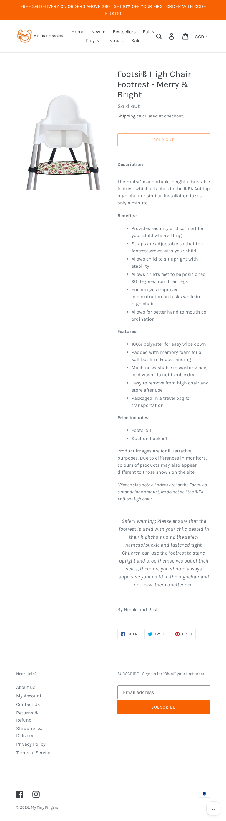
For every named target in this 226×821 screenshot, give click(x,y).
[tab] (130, 165)
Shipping (126, 116)
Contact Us (28, 704)
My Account (28, 696)
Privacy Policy (31, 744)
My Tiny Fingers (44, 807)
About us (25, 687)
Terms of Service (33, 752)
